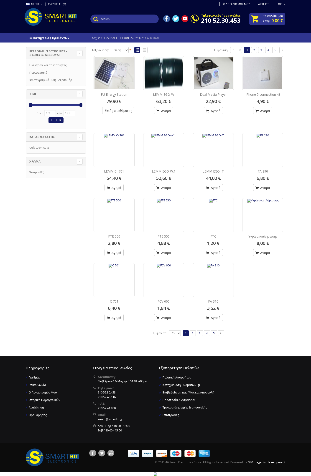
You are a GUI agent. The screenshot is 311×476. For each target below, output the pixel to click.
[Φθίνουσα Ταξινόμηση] (130, 50)
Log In (281, 4)
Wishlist (263, 4)
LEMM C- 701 (114, 171)
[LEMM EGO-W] (163, 73)
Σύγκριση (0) (58, 4)
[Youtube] (110, 453)
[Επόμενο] (282, 50)
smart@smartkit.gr (110, 419)
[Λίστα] (145, 50)
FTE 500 (114, 236)
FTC (213, 236)
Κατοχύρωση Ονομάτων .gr (181, 385)
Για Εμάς (34, 377)
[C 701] (114, 275)
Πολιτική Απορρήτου (177, 377)
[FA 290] (262, 145)
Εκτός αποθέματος (118, 110)
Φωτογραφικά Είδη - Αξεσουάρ (50, 80)
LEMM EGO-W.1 (164, 171)
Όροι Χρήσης (38, 415)
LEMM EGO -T (213, 171)
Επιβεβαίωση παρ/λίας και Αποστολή (188, 392)
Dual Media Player (213, 94)
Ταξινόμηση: (100, 50)
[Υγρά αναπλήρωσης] (262, 210)
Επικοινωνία (37, 385)
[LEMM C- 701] (114, 145)
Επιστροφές (171, 415)
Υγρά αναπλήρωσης (262, 236)
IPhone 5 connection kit (262, 94)
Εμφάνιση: (221, 50)
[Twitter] (101, 453)
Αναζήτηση (36, 407)
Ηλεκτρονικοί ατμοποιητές (47, 65)
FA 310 (213, 301)
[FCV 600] (163, 275)
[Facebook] (92, 453)
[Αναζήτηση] (95, 19)
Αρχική (96, 38)
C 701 (114, 301)
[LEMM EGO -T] (213, 145)
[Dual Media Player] (213, 73)
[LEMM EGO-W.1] (163, 145)
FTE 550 (164, 236)
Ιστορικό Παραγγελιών (44, 400)
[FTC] (213, 210)
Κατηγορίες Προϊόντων (51, 38)
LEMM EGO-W (163, 94)
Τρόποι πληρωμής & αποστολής (185, 407)
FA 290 (263, 171)
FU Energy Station (114, 94)
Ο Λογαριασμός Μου (43, 392)
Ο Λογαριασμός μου (236, 4)
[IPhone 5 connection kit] (262, 73)
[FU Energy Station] (114, 73)
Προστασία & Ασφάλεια (179, 400)
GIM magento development (266, 462)
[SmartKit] (44, 17)
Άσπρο (34, 172)
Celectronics (37, 147)
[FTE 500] (114, 210)
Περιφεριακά (38, 72)
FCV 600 (164, 301)
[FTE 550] (163, 210)
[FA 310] (213, 275)
